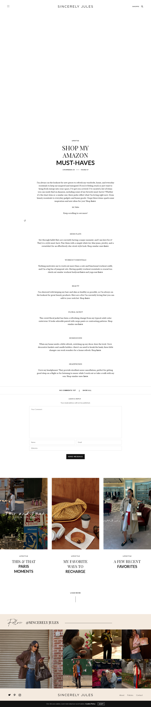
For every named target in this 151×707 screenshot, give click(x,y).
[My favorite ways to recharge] (75, 513)
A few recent (127, 564)
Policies (130, 695)
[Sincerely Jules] (75, 6)
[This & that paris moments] (24, 513)
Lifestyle (75, 141)
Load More (75, 593)
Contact (139, 695)
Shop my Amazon (75, 155)
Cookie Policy (90, 704)
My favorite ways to (75, 566)
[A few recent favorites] (127, 513)
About (121, 695)
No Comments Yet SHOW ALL (75, 390)
